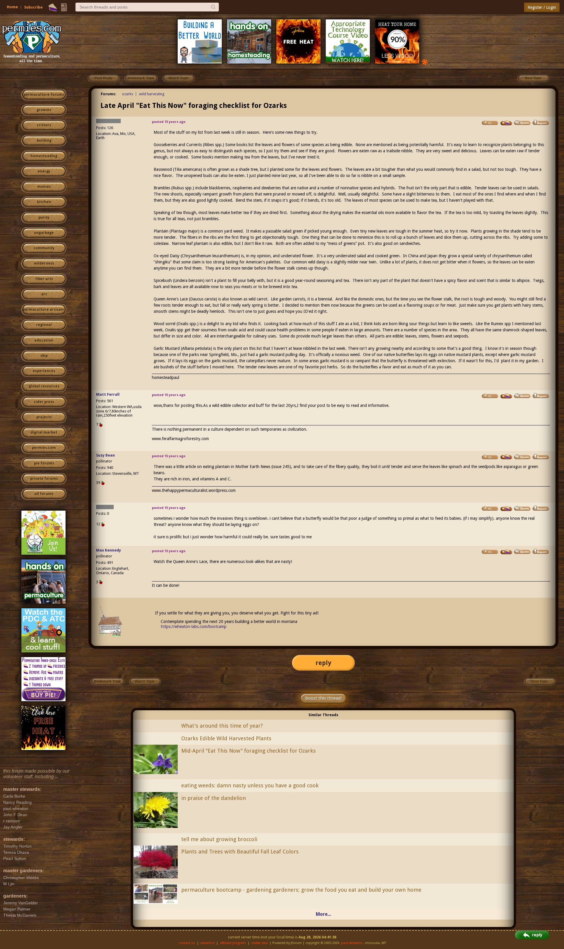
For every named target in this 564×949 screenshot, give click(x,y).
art (44, 294)
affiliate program (233, 943)
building (44, 140)
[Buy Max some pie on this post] (506, 551)
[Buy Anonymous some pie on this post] (506, 508)
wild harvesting (151, 94)
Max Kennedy (108, 550)
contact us (187, 943)
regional (44, 325)
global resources (44, 386)
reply (323, 662)
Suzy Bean (105, 455)
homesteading (44, 156)
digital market (44, 432)
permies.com (44, 448)
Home (12, 7)
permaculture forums (44, 95)
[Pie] (52, 7)
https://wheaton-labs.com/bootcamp (193, 626)
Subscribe (33, 7)
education (43, 340)
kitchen (44, 202)
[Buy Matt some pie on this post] (506, 396)
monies (44, 187)
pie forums (44, 463)
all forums (43, 494)
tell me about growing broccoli (219, 839)
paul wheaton (351, 943)
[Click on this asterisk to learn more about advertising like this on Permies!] (425, 61)
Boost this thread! (323, 698)
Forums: (108, 94)
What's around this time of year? (222, 726)
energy (44, 171)
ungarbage (44, 233)
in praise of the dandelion (213, 798)
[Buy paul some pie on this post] (506, 123)
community (43, 248)
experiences (44, 371)
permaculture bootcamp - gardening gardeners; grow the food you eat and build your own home (301, 890)
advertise (207, 943)
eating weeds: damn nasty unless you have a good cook (250, 785)
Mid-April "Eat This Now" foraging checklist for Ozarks (248, 751)
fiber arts (44, 279)
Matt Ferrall (108, 394)
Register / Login (542, 7)
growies (44, 110)
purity (43, 217)
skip (44, 356)
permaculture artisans (44, 310)
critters (44, 125)
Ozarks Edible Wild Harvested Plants (226, 738)
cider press (44, 402)
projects (44, 417)
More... (323, 914)
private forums (44, 479)
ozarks (127, 94)
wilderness (44, 263)
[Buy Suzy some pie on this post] (506, 457)
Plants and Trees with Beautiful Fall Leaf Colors (240, 851)
